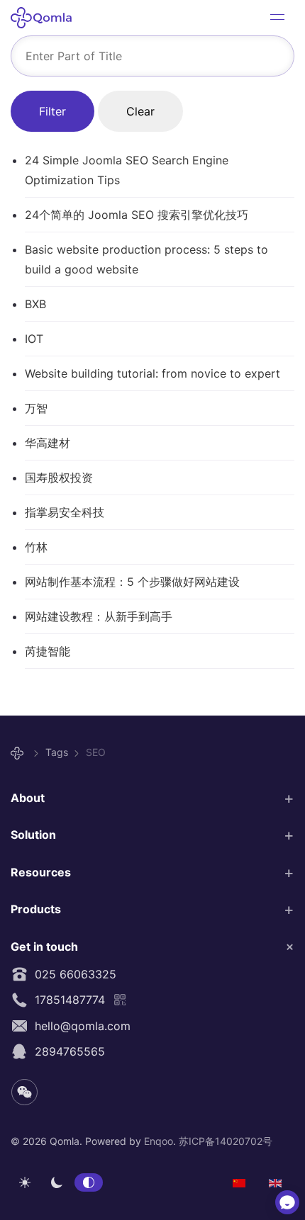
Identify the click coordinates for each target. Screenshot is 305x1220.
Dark (57, 1182)
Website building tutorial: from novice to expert (152, 373)
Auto (88, 1182)
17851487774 (66, 1000)
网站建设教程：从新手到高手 (98, 616)
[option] (239, 1182)
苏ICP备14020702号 (225, 1141)
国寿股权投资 (59, 477)
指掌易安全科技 (64, 512)
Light (25, 1182)
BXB (35, 304)
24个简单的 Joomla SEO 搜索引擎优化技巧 (136, 215)
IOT (34, 339)
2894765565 (66, 1051)
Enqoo (158, 1141)
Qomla (46, 17)
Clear (140, 111)
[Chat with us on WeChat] (287, 1202)
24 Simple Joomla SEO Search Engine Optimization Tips (126, 170)
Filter (52, 111)
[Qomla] (19, 753)
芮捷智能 (47, 651)
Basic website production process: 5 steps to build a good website (146, 259)
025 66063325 (72, 974)
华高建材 (47, 443)
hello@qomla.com (79, 1026)
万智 (36, 408)
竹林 (36, 547)
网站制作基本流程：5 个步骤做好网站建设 (132, 582)
